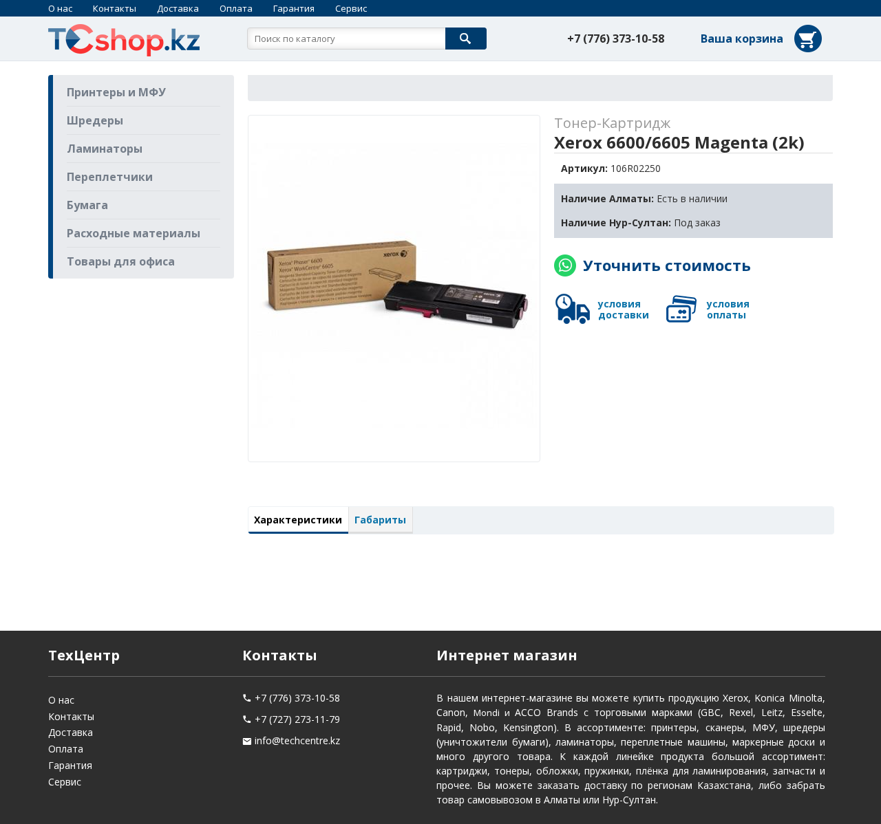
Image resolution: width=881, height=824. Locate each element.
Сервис (351, 8)
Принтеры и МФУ (116, 92)
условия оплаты (728, 309)
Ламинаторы (104, 148)
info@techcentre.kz (297, 740)
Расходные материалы (133, 233)
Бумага (87, 205)
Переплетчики (110, 176)
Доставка (178, 8)
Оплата (236, 8)
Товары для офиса (121, 261)
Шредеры (95, 120)
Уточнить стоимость (667, 264)
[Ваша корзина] (763, 57)
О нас (60, 8)
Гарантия (294, 8)
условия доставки (623, 309)
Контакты (114, 8)
